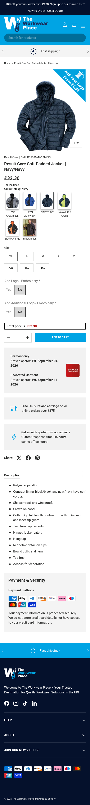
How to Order (36, 10)
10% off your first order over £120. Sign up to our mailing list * (45, 4)
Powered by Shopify (45, 798)
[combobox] (45, 38)
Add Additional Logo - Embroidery (30, 303)
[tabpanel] (45, 525)
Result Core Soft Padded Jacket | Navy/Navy (37, 63)
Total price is (22, 326)
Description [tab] (12, 475)
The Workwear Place (23, 798)
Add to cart (60, 337)
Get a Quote (55, 10)
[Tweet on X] (19, 457)
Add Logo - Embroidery (22, 281)
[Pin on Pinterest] (37, 457)
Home (7, 63)
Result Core (11, 157)
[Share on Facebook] (28, 457)
